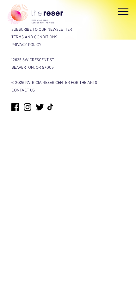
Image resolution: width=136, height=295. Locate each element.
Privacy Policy (26, 44)
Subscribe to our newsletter (41, 29)
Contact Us (23, 90)
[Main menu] (123, 13)
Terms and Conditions (34, 37)
